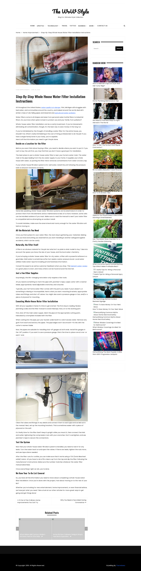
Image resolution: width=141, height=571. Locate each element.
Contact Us (102, 26)
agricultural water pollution (65, 113)
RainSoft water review (78, 266)
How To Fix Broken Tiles (101, 193)
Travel (64, 26)
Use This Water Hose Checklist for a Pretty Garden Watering (106, 240)
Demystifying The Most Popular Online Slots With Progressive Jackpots (107, 353)
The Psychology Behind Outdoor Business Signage (105, 300)
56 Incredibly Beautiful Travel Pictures (107, 170)
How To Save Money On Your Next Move (108, 309)
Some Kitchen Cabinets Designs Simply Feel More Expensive (68, 535)
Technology (53, 26)
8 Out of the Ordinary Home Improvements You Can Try (28, 501)
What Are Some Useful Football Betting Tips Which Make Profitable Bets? (108, 265)
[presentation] (17, 529)
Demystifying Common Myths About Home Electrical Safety (106, 318)
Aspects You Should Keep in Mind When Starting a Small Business (107, 216)
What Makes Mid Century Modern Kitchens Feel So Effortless (32, 535)
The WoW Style (70, 11)
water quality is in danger (50, 107)
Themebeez (120, 565)
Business (81, 26)
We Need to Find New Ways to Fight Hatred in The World (106, 121)
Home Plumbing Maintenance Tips (106, 101)
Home (32, 26)
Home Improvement (22, 90)
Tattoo (73, 26)
